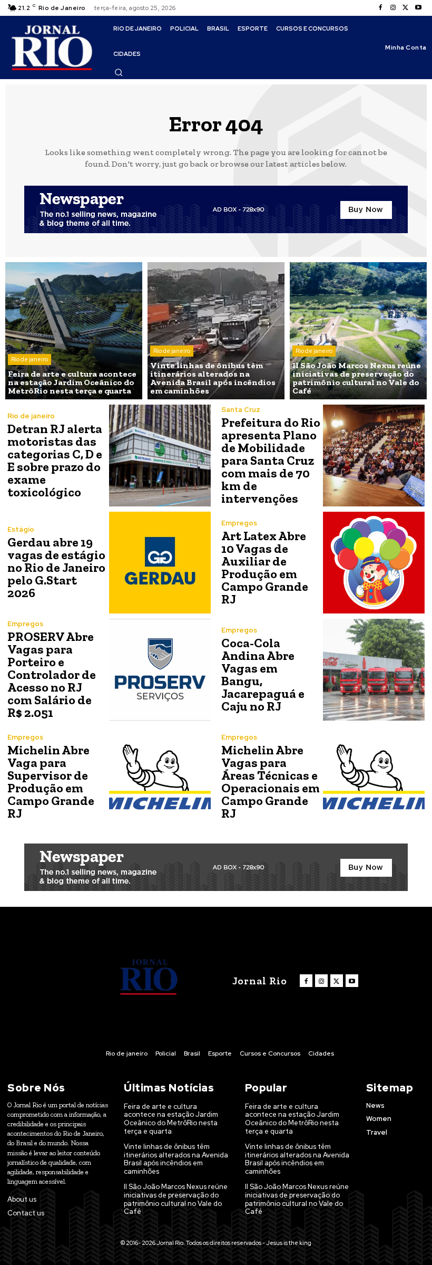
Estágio (20, 529)
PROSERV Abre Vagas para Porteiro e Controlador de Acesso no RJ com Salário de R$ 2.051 (51, 674)
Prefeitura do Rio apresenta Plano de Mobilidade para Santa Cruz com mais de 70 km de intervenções (270, 460)
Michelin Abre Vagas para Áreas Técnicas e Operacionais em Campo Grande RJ (270, 781)
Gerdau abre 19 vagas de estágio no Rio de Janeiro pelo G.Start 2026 (56, 567)
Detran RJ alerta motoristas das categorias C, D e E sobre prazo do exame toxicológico (54, 460)
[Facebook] (380, 8)
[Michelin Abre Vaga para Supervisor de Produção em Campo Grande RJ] (160, 777)
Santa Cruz (240, 409)
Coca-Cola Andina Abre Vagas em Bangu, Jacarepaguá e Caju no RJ (263, 674)
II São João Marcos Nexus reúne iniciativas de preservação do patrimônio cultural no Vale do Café (176, 1199)
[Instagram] (393, 8)
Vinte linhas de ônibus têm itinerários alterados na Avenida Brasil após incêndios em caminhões (176, 1159)
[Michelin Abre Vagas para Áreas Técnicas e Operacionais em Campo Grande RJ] (374, 777)
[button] (118, 72)
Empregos (239, 523)
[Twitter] (405, 8)
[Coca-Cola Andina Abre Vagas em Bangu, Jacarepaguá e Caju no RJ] (374, 670)
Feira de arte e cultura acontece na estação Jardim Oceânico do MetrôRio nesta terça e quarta (171, 1119)
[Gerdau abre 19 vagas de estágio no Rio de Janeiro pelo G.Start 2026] (160, 563)
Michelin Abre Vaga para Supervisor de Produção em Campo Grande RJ (50, 781)
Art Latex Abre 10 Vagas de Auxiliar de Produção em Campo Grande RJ (264, 567)
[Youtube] (418, 8)
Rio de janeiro (29, 359)
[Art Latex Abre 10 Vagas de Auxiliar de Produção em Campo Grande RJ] (374, 563)
